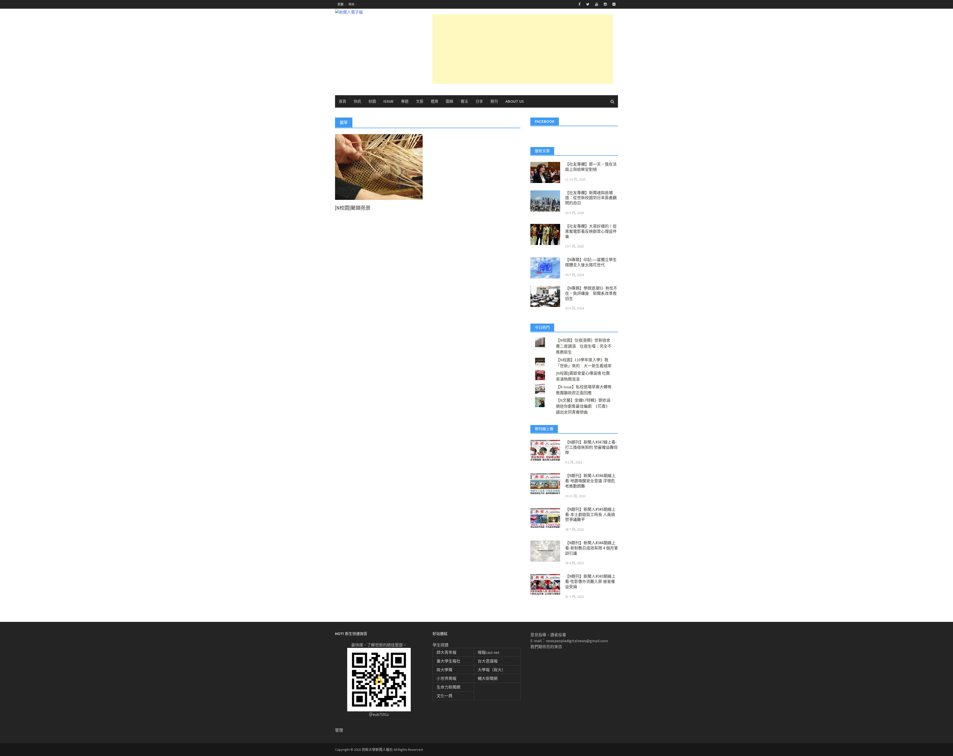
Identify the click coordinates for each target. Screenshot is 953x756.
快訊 (357, 101)
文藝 (419, 101)
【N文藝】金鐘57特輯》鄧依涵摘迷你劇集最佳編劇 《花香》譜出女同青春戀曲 (583, 406)
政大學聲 (444, 669)
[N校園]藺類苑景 (353, 208)
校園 (372, 101)
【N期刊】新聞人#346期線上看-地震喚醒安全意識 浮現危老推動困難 (590, 480)
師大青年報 (446, 652)
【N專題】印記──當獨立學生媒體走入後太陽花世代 (591, 262)
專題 (404, 101)
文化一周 (444, 695)
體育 (434, 101)
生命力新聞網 (448, 687)
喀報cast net (489, 652)
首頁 (342, 101)
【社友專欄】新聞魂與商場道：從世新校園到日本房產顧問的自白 (591, 198)
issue (388, 101)
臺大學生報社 (448, 661)
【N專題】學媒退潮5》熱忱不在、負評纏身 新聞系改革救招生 (591, 293)
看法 (464, 101)
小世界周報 (446, 678)
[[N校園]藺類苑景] (379, 166)
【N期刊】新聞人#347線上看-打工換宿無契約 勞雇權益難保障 (591, 447)
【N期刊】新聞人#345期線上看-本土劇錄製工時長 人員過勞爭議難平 (590, 514)
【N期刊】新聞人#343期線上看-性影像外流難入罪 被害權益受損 (590, 581)
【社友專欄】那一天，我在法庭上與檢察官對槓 (591, 167)
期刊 (494, 101)
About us (514, 101)
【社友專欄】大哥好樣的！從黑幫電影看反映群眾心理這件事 (591, 231)
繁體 (340, 4)
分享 (479, 101)
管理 (339, 730)
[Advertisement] (522, 49)
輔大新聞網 (488, 678)
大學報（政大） (492, 669)
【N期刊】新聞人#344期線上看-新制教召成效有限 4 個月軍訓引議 (591, 548)
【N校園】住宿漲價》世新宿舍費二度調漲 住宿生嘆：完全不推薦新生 (584, 346)
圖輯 (449, 101)
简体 (351, 4)
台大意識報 (488, 661)
